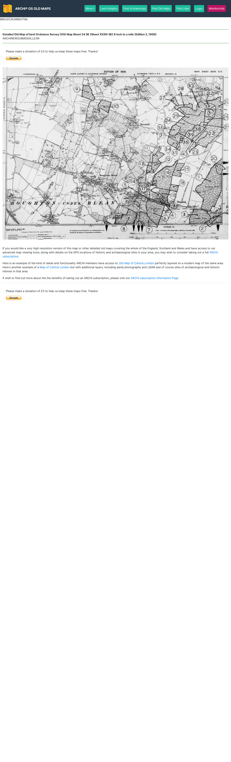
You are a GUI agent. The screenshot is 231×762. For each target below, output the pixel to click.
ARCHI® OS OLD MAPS (33, 9)
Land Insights (108, 8)
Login (199, 8)
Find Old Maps (161, 8)
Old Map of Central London (136, 263)
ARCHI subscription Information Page (154, 278)
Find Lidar (183, 8)
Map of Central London (55, 267)
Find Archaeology (134, 8)
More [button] (89, 8)
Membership (217, 8)
